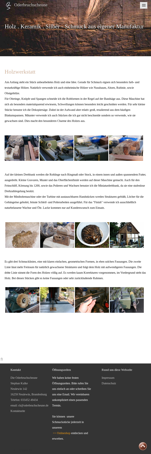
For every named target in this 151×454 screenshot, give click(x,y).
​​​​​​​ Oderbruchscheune (29, 4)
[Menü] (143, 5)
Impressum (108, 377)
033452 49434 (29, 399)
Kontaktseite (17, 411)
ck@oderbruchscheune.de (33, 405)
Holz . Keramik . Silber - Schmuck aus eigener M (63, 26)
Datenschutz (109, 383)
